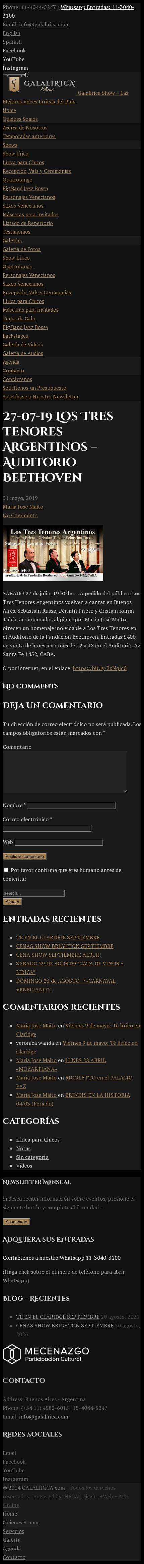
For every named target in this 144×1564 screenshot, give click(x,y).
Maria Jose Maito (23, 506)
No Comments (20, 515)
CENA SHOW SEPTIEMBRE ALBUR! (58, 954)
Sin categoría (32, 1157)
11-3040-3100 (103, 1257)
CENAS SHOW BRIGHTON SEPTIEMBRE (65, 946)
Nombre (14, 805)
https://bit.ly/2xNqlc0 (100, 668)
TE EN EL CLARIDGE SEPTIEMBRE (57, 937)
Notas (23, 1148)
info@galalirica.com (43, 24)
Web (8, 842)
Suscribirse (16, 1221)
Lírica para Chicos (38, 1139)
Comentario (17, 746)
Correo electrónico (27, 819)
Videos (24, 1165)
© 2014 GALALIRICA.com (34, 1487)
